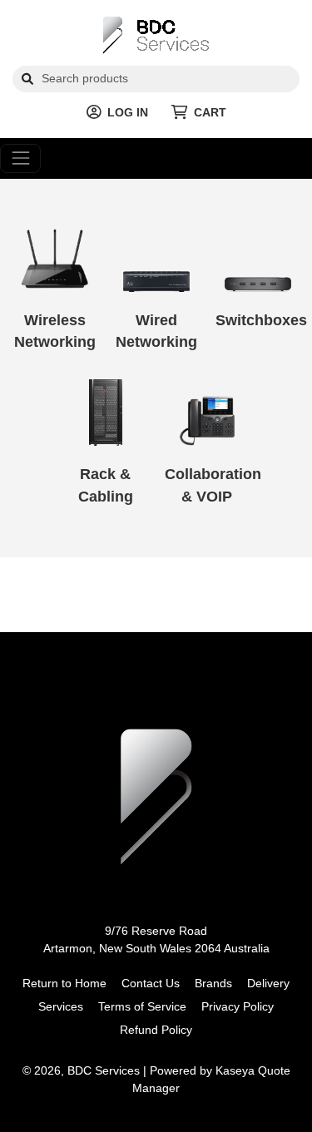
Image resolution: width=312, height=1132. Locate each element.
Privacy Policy (237, 1006)
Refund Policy (156, 1029)
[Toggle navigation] (20, 158)
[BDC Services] (156, 34)
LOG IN (127, 112)
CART (210, 112)
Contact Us (150, 983)
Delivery (268, 983)
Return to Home (64, 983)
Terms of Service (142, 1006)
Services (60, 1006)
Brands (213, 983)
